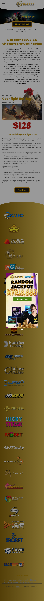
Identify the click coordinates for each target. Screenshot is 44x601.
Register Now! (22, 299)
